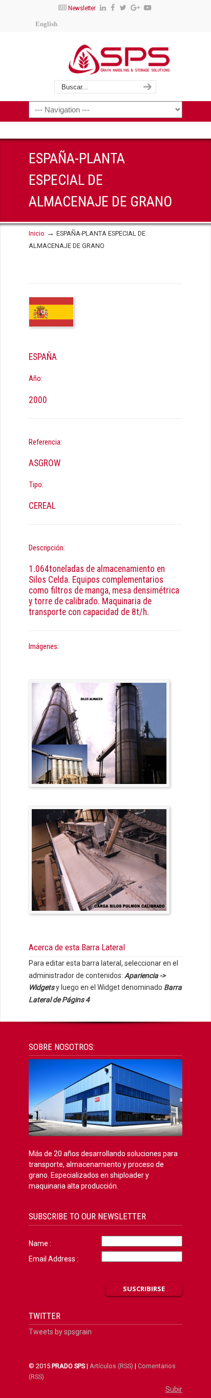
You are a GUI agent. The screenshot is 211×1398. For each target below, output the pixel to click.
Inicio (37, 233)
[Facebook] (112, 8)
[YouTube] (147, 8)
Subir (173, 1389)
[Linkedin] (103, 8)
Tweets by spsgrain (60, 1332)
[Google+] (135, 8)
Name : (40, 1243)
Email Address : (53, 1259)
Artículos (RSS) (111, 1366)
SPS (119, 59)
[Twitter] (123, 8)
